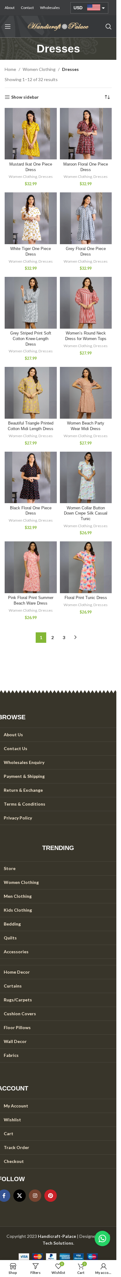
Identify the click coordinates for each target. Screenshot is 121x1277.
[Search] (108, 26)
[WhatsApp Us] (102, 1238)
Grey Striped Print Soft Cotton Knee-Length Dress (30, 338)
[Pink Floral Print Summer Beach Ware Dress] (31, 567)
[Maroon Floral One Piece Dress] (86, 134)
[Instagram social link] (35, 1195)
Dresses (45, 176)
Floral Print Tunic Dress (86, 598)
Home (10, 69)
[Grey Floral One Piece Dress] (86, 218)
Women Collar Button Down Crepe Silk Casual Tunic (85, 513)
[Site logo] (58, 26)
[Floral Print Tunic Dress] (86, 567)
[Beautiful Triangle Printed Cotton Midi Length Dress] (31, 393)
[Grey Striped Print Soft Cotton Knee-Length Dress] (31, 303)
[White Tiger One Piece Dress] (31, 218)
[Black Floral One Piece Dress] (31, 477)
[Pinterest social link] (50, 1195)
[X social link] (19, 1195)
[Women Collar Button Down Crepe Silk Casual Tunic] (86, 477)
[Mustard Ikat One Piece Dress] (31, 134)
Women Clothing (39, 69)
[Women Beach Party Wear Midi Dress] (86, 393)
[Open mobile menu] (8, 26)
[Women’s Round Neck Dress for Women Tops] (86, 303)
